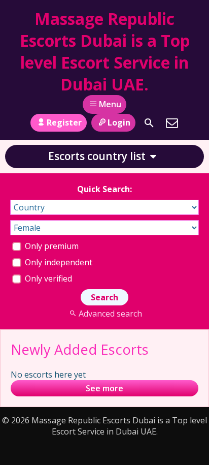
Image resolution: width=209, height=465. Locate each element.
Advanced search (110, 313)
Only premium (51, 246)
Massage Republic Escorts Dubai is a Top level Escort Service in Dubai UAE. (105, 51)
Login (119, 122)
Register (64, 122)
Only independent (57, 262)
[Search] (149, 123)
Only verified (47, 278)
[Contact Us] (172, 123)
